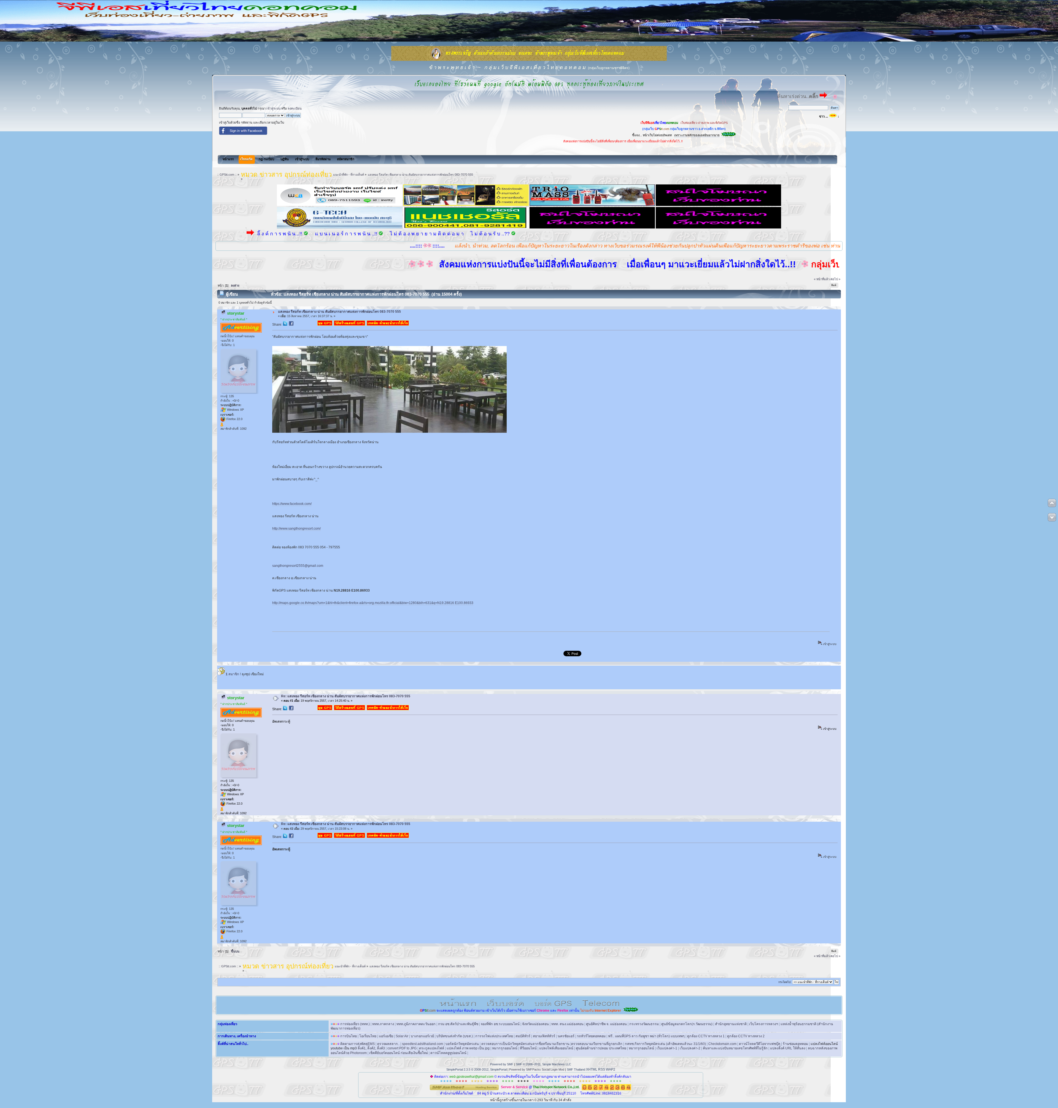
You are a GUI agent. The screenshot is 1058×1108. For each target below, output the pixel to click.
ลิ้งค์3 (381, 1048)
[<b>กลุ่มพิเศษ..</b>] (221, 425)
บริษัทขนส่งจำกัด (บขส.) (454, 1036)
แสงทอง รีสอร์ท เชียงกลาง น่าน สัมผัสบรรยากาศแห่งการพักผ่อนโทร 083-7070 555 (339, 312)
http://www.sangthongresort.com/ (296, 528)
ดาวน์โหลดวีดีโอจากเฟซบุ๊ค (759, 1044)
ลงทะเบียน (295, 108)
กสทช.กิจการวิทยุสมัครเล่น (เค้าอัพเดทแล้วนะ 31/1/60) (665, 1044)
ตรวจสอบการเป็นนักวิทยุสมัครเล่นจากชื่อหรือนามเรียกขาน (525, 1044)
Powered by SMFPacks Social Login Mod (536, 1069)
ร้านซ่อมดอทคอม (795, 1044)
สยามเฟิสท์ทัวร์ (544, 1036)
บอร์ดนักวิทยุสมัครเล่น (462, 1044)
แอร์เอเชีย (386, 1036)
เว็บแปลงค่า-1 (667, 1048)
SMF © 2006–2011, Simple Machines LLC (543, 1064)
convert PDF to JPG (402, 1048)
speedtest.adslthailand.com (422, 1044)
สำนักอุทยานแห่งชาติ (731, 1024)
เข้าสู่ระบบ (273, 108)
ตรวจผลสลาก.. (388, 1044)
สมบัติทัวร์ (522, 1036)
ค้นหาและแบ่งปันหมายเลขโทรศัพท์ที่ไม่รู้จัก (735, 1048)
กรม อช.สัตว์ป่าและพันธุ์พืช (458, 1024)
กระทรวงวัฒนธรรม (644, 1024)
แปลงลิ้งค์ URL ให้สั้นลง (787, 1048)
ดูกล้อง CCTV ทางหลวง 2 (746, 1036)
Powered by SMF (501, 1064)
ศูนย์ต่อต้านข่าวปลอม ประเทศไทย (601, 1048)
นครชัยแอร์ (566, 1036)
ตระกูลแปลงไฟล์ (431, 1048)
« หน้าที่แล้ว (822, 279)
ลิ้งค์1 (362, 1048)
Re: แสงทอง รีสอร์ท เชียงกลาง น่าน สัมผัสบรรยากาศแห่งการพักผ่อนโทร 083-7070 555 (345, 696)
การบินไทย (348, 1036)
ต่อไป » (835, 279)
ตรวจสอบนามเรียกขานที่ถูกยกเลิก (596, 1044)
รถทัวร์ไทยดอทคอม (591, 1036)
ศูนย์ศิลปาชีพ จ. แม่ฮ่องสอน (606, 1024)
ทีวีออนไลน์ (528, 1048)
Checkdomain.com (722, 1044)
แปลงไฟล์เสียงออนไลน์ (556, 1048)
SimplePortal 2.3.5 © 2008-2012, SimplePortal (476, 1069)
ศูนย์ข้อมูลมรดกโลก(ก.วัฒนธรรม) (686, 1024)
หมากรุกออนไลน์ (504, 1048)
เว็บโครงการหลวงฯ (763, 1024)
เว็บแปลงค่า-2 (690, 1048)
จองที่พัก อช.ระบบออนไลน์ (500, 1024)
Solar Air (402, 1036)
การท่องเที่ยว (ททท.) (355, 1024)
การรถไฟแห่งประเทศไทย (494, 1036)
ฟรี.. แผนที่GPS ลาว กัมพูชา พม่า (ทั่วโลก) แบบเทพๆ (646, 1036)
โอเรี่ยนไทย (367, 1036)
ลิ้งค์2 (371, 1048)
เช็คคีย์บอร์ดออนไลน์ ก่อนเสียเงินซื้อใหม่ (398, 1053)
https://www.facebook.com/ (292, 504)
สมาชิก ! (234, 674)
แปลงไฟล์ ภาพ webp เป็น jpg (468, 1048)
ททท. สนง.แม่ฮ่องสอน (567, 1024)
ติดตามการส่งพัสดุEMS (357, 1044)
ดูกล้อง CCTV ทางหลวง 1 (706, 1036)
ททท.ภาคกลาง (383, 1024)
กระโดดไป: (784, 982)
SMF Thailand (576, 1069)
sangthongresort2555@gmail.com (297, 566)
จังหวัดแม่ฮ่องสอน (535, 1024)
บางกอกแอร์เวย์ (422, 1036)
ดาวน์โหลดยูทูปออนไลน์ (448, 1053)
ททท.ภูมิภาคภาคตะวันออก (416, 1024)
